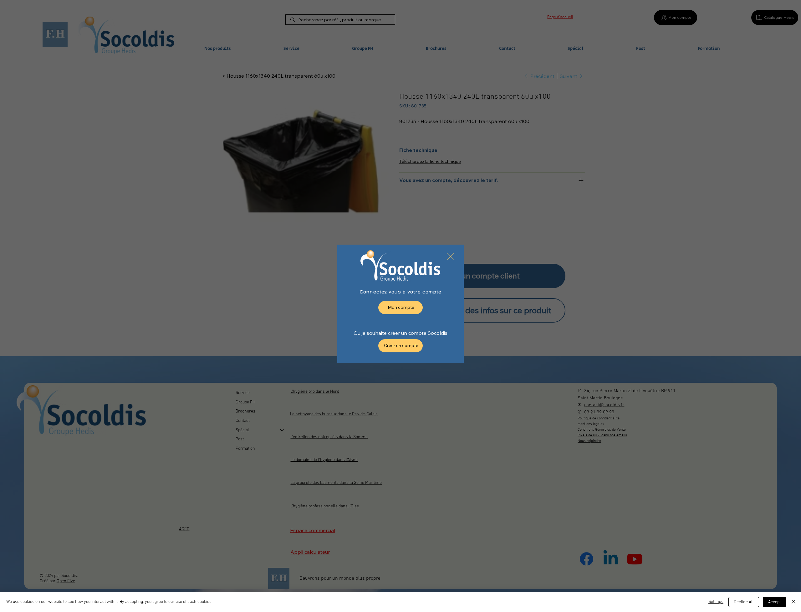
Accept (774, 602)
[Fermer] (793, 602)
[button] (450, 257)
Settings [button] (715, 601)
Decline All (744, 602)
